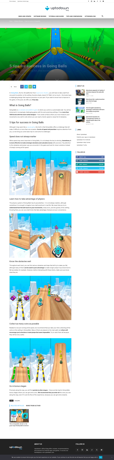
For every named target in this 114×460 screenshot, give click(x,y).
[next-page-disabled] (13, 429)
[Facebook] (88, 1)
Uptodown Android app (22, 1)
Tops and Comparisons (74, 16)
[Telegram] (34, 86)
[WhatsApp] (30, 86)
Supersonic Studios (42, 93)
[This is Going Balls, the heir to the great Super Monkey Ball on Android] (19, 415)
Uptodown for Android (83, 140)
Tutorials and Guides (56, 16)
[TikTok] (97, 1)
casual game (31, 127)
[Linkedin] (94, 1)
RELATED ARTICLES (17, 406)
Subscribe (100, 172)
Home (10, 21)
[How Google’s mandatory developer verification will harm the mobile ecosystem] (80, 110)
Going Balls (17, 400)
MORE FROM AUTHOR (33, 406)
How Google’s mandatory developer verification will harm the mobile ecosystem (95, 109)
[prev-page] (10, 429)
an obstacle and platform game (28, 110)
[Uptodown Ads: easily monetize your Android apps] (80, 101)
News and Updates (24, 16)
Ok (100, 457)
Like (102, 157)
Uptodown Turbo (82, 145)
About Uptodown (82, 134)
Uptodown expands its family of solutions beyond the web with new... (95, 92)
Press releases (12, 1)
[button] (102, 16)
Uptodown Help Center (83, 142)
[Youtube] (103, 1)
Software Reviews (40, 16)
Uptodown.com (90, 16)
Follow (101, 160)
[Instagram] (91, 1)
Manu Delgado (14, 74)
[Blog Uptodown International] (57, 8)
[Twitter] (100, 1)
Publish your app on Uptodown (86, 137)
